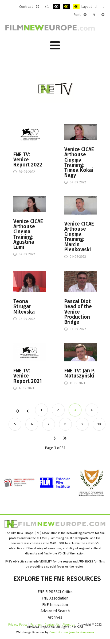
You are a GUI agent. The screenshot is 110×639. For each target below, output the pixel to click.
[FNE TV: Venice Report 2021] (29, 352)
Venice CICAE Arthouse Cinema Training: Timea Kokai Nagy (79, 162)
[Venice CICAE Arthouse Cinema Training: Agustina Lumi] (29, 204)
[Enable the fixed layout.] (95, 6)
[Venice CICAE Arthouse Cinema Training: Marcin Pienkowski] (80, 205)
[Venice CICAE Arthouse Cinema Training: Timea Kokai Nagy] (80, 132)
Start (17, 411)
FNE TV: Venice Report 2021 (27, 376)
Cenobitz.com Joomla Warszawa (71, 632)
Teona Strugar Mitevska (24, 306)
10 (99, 424)
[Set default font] (94, 14)
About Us (68, 624)
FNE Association (55, 598)
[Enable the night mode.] (47, 6)
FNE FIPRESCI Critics (55, 592)
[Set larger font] (103, 14)
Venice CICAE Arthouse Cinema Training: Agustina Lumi (28, 234)
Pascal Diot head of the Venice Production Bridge (78, 312)
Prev (27, 411)
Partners (36, 624)
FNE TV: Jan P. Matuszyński (79, 373)
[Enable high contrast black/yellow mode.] (66, 6)
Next (54, 438)
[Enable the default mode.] (37, 6)
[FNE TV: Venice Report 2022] (29, 134)
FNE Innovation (55, 604)
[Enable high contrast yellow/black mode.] (76, 6)
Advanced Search (55, 611)
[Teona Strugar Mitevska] (29, 281)
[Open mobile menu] (55, 45)
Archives (55, 617)
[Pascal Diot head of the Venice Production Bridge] (80, 281)
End (64, 438)
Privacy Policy (18, 624)
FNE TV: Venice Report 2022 (27, 160)
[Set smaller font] (85, 14)
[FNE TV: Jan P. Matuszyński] (80, 352)
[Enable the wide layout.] (103, 6)
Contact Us (52, 624)
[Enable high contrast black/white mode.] (56, 6)
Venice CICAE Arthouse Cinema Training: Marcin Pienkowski (79, 236)
